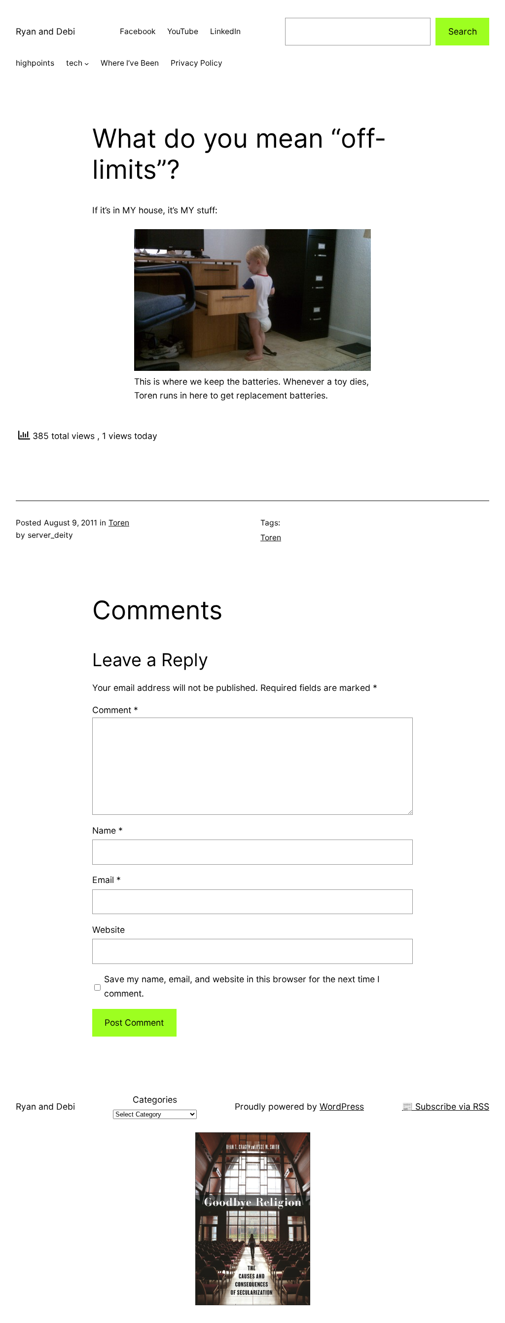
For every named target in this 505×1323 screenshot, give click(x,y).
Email (106, 880)
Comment (115, 710)
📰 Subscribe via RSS (445, 1106)
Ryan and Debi (45, 31)
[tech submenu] (86, 63)
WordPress (342, 1106)
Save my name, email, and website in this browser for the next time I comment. (242, 986)
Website (108, 929)
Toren (118, 522)
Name (107, 830)
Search (462, 31)
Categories (155, 1099)
